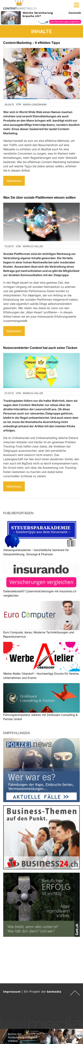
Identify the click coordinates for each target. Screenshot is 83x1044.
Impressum (12, 991)
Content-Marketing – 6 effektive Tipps (31, 43)
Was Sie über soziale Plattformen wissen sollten (39, 197)
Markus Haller (33, 246)
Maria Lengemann (35, 104)
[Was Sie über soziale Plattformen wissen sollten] (41, 222)
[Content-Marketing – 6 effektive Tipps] (41, 73)
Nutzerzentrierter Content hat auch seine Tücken (40, 348)
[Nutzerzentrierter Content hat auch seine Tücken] (41, 370)
